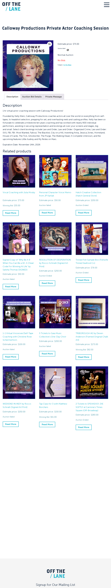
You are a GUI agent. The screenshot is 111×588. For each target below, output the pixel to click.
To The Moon (67, 65)
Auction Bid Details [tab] (32, 96)
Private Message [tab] (53, 96)
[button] (49, 44)
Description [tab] (12, 96)
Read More (10, 213)
